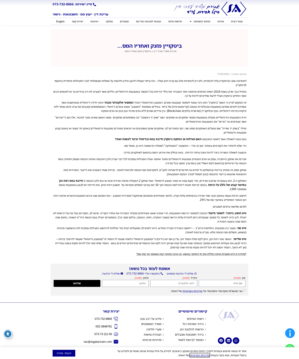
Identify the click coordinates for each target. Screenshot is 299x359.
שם (243, 278)
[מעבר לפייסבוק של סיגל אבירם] (221, 340)
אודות (221, 21)
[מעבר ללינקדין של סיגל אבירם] (228, 340)
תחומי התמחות (202, 21)
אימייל (193, 278)
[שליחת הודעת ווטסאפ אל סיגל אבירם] (236, 340)
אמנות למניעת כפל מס (148, 21)
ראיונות (94, 21)
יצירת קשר (77, 21)
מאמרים (124, 21)
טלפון (145, 278)
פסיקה (109, 21)
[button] (290, 339)
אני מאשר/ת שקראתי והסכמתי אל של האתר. (206, 291)
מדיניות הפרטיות (192, 291)
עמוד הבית (237, 21)
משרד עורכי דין (165, 51)
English (60, 21)
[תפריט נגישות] (8, 334)
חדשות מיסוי (175, 21)
